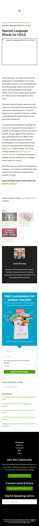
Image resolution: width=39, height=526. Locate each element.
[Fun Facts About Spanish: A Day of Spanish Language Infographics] (9, 232)
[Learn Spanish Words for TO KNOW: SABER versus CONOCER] (26, 217)
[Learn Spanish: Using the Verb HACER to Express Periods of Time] (9, 217)
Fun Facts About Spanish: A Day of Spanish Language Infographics (9, 239)
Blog (10, 22)
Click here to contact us (19, 488)
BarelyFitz (32, 198)
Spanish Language (9, 183)
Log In (19, 453)
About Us (19, 445)
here (9, 148)
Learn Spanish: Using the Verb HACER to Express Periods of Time (9, 223)
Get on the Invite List (20, 475)
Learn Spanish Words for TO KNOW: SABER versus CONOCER (25, 223)
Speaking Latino (19, 4)
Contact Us (19, 448)
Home (4, 22)
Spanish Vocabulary (22, 22)
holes (23, 198)
